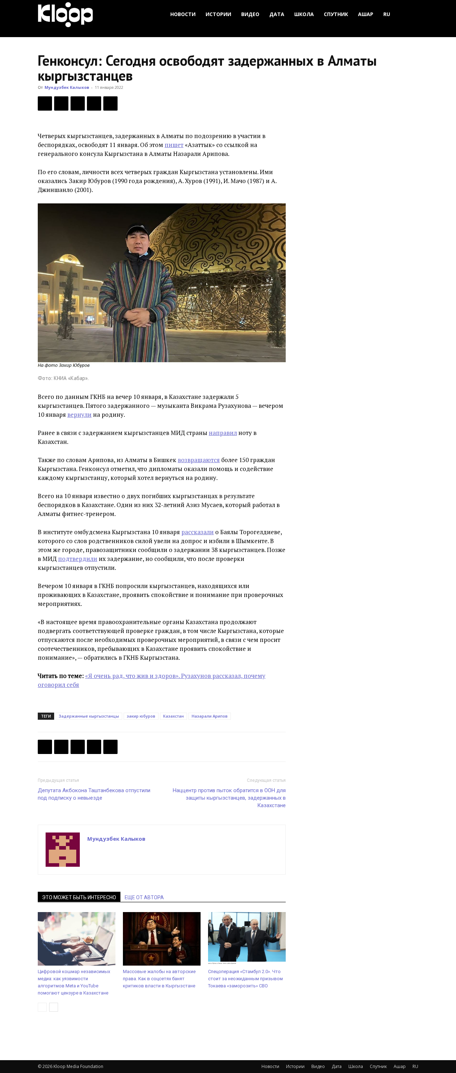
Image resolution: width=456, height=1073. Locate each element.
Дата (276, 14)
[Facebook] (45, 103)
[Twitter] (61, 103)
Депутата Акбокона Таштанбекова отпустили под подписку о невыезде (94, 794)
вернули (79, 414)
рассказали (197, 532)
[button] (409, 14)
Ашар (365, 14)
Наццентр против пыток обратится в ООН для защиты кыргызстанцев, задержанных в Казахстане (229, 798)
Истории (218, 14)
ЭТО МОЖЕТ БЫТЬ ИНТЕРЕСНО (79, 897)
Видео (250, 14)
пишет (174, 145)
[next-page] (53, 1007)
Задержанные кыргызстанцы (89, 716)
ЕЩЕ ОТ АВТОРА (144, 897)
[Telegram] (94, 103)
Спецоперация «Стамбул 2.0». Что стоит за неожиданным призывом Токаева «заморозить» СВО (245, 978)
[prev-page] (42, 1007)
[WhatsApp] (110, 103)
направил (223, 433)
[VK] (78, 103)
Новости (183, 14)
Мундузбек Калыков (67, 87)
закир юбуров (141, 716)
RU (386, 14)
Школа (304, 14)
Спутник (336, 14)
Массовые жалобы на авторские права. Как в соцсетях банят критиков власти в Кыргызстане (159, 978)
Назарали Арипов (210, 716)
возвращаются (199, 460)
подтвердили (77, 559)
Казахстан (173, 716)
